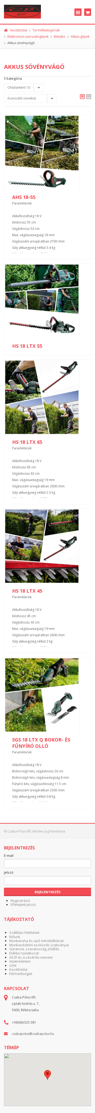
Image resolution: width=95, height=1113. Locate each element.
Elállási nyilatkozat (24, 953)
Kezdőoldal (18, 30)
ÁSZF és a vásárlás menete (31, 957)
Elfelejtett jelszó (23, 904)
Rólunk (14, 936)
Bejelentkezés (48, 892)
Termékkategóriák (46, 30)
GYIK (13, 965)
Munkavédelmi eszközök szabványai (39, 945)
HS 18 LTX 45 (27, 591)
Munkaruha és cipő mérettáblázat (36, 940)
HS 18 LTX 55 (27, 346)
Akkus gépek (80, 36)
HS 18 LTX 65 (27, 442)
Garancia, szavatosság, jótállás (34, 948)
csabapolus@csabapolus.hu (33, 1033)
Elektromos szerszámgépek (28, 36)
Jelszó (8, 873)
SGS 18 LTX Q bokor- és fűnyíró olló (41, 742)
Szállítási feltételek (24, 932)
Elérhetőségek (20, 973)
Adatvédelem (20, 961)
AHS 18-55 (23, 197)
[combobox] (24, 87)
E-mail (8, 856)
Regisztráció (20, 900)
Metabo (59, 36)
